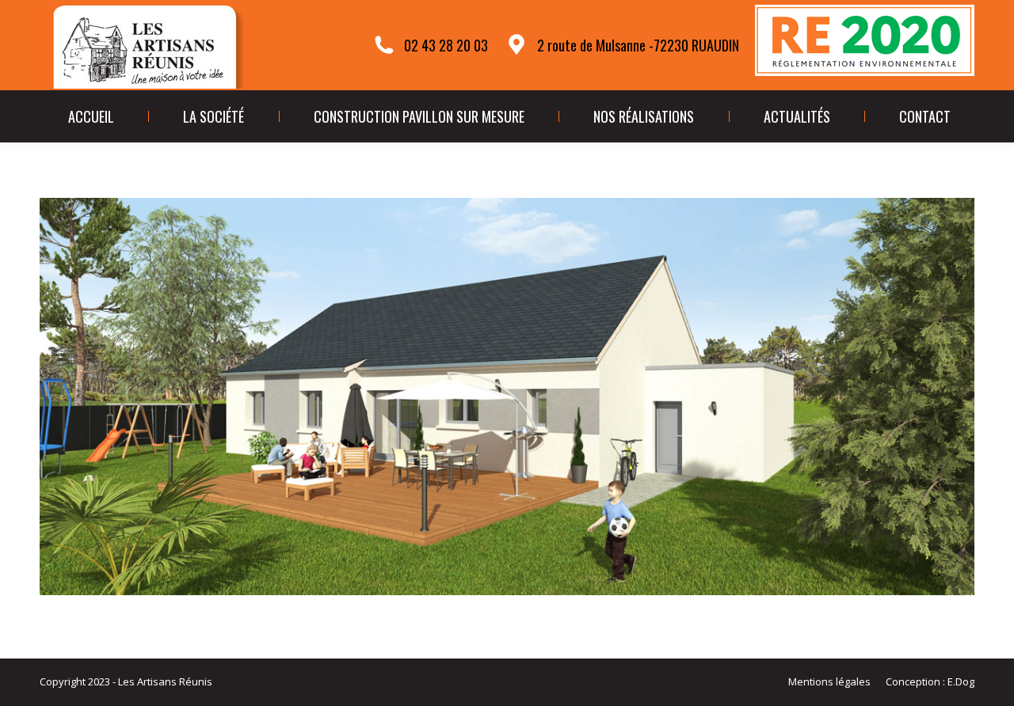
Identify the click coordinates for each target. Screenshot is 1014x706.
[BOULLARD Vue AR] (507, 396)
